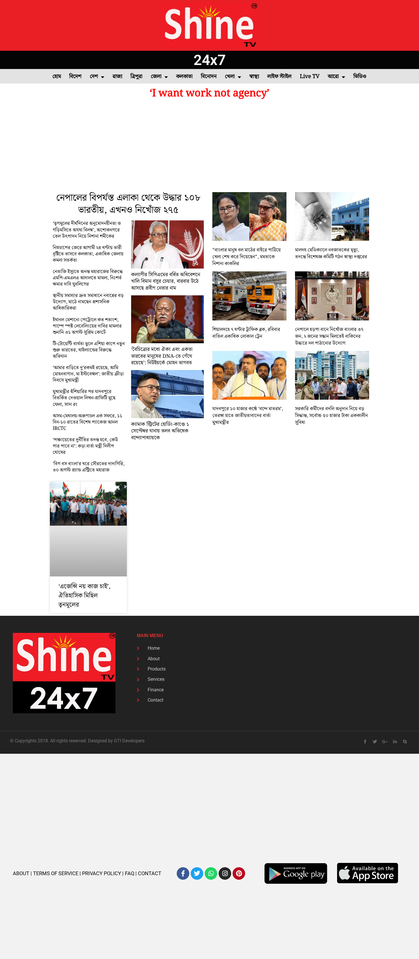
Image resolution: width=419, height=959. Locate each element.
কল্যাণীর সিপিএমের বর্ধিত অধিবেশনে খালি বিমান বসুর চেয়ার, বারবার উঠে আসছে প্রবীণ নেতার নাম (165, 281)
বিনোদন (209, 76)
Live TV (310, 76)
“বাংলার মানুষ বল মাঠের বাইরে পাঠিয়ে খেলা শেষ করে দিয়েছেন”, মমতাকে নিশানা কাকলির (246, 257)
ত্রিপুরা (137, 76)
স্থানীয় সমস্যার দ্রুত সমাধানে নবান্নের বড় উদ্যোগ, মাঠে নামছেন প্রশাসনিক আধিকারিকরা (88, 302)
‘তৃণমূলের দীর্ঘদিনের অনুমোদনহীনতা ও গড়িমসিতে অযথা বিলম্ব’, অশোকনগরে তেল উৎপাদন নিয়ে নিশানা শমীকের (87, 230)
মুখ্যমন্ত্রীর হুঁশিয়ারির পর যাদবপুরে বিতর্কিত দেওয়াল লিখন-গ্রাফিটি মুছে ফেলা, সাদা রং (84, 398)
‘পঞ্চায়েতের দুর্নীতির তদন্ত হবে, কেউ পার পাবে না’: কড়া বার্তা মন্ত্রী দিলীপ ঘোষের (85, 446)
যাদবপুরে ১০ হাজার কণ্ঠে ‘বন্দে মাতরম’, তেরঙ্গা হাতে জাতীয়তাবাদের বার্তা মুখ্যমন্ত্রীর (247, 415)
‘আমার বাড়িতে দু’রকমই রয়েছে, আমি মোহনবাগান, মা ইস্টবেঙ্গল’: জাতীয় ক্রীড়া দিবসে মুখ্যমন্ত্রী (88, 374)
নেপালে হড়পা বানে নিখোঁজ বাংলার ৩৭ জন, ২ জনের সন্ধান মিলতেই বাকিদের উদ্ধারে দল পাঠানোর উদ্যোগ (329, 336)
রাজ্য (117, 76)
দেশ (94, 76)
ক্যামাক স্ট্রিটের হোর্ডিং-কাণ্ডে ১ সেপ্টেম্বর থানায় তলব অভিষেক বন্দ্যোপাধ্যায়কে (160, 431)
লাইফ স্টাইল (279, 76)
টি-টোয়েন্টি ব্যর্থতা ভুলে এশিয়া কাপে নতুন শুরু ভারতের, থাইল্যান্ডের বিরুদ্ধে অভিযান (89, 350)
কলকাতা (184, 76)
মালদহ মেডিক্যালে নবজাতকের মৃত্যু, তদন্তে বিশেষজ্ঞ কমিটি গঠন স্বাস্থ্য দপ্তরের (331, 253)
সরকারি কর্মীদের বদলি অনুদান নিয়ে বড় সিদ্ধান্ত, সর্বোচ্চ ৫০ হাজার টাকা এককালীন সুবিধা (331, 415)
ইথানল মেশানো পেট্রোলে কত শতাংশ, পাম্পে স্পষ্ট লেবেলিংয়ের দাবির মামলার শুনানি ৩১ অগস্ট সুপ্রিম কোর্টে (87, 326)
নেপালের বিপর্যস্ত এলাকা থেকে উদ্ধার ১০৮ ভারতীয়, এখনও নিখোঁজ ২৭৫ (128, 204)
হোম (56, 76)
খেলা (230, 76)
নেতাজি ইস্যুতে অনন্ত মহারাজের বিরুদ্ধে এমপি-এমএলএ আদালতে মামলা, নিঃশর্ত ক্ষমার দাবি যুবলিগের (88, 278)
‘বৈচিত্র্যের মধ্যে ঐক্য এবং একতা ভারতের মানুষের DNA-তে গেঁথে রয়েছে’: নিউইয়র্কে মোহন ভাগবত (161, 356)
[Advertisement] (209, 146)
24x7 (210, 60)
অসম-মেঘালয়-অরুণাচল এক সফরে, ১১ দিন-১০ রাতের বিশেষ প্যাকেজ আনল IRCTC (87, 422)
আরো (333, 76)
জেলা (156, 76)
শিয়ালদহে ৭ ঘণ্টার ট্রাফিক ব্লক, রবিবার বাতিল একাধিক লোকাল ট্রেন (246, 333)
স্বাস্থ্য (254, 76)
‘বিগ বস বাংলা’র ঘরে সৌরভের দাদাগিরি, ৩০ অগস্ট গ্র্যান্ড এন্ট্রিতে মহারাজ (89, 467)
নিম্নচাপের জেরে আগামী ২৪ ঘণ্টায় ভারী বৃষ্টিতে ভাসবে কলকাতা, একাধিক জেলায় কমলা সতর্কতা (88, 254)
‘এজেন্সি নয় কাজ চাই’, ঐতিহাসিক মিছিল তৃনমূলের (84, 596)
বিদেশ (75, 76)
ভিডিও (359, 76)
